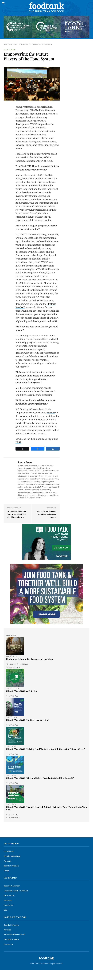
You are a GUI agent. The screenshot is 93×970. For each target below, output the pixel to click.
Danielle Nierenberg (12, 856)
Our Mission (9, 851)
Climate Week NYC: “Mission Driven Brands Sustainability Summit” (40, 778)
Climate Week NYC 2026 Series (21, 691)
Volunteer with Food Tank (14, 934)
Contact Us (8, 905)
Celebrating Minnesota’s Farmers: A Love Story (29, 659)
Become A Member (12, 886)
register (51, 412)
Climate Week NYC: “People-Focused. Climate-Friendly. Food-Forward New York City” (46, 808)
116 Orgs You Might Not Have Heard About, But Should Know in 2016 (16, 514)
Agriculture (13, 44)
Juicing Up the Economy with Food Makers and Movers (46, 514)
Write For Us (9, 895)
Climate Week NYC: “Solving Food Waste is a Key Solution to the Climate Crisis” (45, 749)
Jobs (5, 910)
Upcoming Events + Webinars (16, 890)
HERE (18, 442)
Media (6, 870)
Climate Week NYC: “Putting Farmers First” (28, 720)
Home (5, 44)
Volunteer (8, 900)
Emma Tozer (25, 462)
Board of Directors (11, 866)
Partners (7, 861)
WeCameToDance (11, 939)
